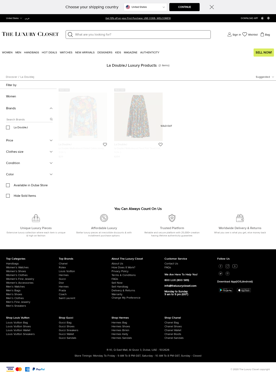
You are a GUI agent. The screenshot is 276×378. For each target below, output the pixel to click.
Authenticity (149, 52)
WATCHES (66, 52)
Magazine (130, 52)
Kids (118, 52)
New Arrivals (85, 52)
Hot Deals (49, 52)
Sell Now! (264, 52)
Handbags (31, 52)
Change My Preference (126, 297)
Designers (104, 52)
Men (18, 52)
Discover (11, 77)
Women (7, 52)
